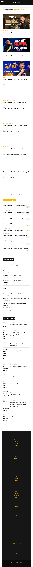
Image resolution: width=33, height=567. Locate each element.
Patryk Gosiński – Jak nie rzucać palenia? (14, 102)
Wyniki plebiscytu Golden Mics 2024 (12, 310)
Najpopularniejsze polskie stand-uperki (19, 324)
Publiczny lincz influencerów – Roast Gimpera (14, 293)
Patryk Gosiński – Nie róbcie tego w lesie (15, 125)
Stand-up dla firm (16, 525)
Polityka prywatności (16, 543)
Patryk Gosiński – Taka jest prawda (13, 56)
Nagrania (5, 30)
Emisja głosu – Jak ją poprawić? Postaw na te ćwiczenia (16, 298)
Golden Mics (16, 495)
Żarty (16, 480)
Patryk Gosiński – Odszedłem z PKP (13, 149)
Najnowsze (16, 458)
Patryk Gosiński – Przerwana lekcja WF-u (15, 33)
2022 (28, 207)
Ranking (16, 460)
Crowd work (16, 463)
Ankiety (16, 497)
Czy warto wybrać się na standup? (11, 270)
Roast (16, 462)
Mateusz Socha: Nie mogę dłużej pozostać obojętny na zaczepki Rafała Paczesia (19, 333)
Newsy (16, 441)
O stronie (16, 506)
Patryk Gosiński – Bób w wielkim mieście (15, 195)
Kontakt (16, 534)
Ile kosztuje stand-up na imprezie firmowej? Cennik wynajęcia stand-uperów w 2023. (18, 404)
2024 (28, 243)
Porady (16, 443)
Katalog (16, 478)
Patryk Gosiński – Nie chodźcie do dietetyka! (16, 172)
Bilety (16, 493)
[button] (2, 2)
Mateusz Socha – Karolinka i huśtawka (19, 366)
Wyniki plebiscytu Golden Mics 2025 (12, 275)
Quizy (16, 445)
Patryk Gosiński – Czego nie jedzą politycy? (15, 79)
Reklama (16, 515)
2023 (28, 214)
